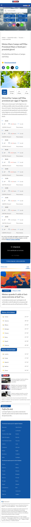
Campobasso (5, 487)
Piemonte (4, 427)
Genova (4, 467)
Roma (16, 481)
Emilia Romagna (5, 437)
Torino (3, 464)
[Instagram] (13, 25)
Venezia (17, 471)
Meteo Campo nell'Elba (13, 239)
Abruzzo (17, 447)
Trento (3, 471)
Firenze (17, 477)
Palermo (4, 494)
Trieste (3, 474)
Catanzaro (18, 491)
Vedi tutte (27, 267)
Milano (17, 467)
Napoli (3, 484)
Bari (16, 487)
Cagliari (17, 494)
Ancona (4, 477)
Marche (17, 437)
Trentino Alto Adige (6, 434)
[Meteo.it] (26, 5)
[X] (17, 25)
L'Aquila (17, 484)
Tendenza (6, 290)
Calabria (17, 454)
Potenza (4, 491)
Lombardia (18, 430)
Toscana (17, 440)
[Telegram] (16, 67)
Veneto (17, 434)
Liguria (3, 430)
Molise (3, 450)
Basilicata (4, 454)
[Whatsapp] (7, 67)
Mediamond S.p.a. (14, 516)
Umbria (3, 444)
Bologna (17, 474)
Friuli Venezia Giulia (6, 440)
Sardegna (17, 457)
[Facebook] (10, 25)
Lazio (16, 444)
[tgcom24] (15, 2)
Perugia (4, 481)
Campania (4, 447)
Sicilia (3, 457)
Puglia (16, 450)
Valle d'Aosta (18, 427)
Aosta (16, 464)
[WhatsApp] (21, 25)
